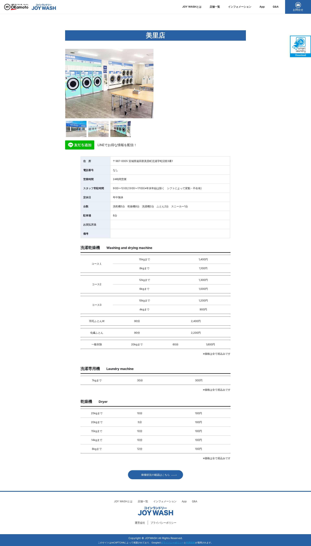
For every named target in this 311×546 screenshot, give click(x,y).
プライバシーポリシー (163, 522)
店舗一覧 (143, 501)
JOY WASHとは (123, 501)
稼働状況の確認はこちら (155, 474)
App (184, 501)
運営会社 (140, 522)
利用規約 (190, 542)
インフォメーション (165, 501)
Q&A (194, 501)
